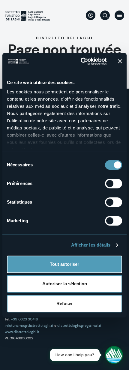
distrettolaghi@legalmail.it (79, 325)
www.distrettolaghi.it (22, 331)
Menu (119, 15)
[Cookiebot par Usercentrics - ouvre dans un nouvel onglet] (81, 61)
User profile (90, 15)
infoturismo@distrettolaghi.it (29, 325)
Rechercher (105, 15)
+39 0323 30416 (24, 319)
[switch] (113, 183)
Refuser (64, 303)
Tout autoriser (64, 264)
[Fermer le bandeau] (120, 61)
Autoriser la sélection (64, 283)
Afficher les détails (91, 244)
